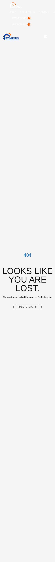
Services (44, 12)
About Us (25, 12)
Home (12, 12)
